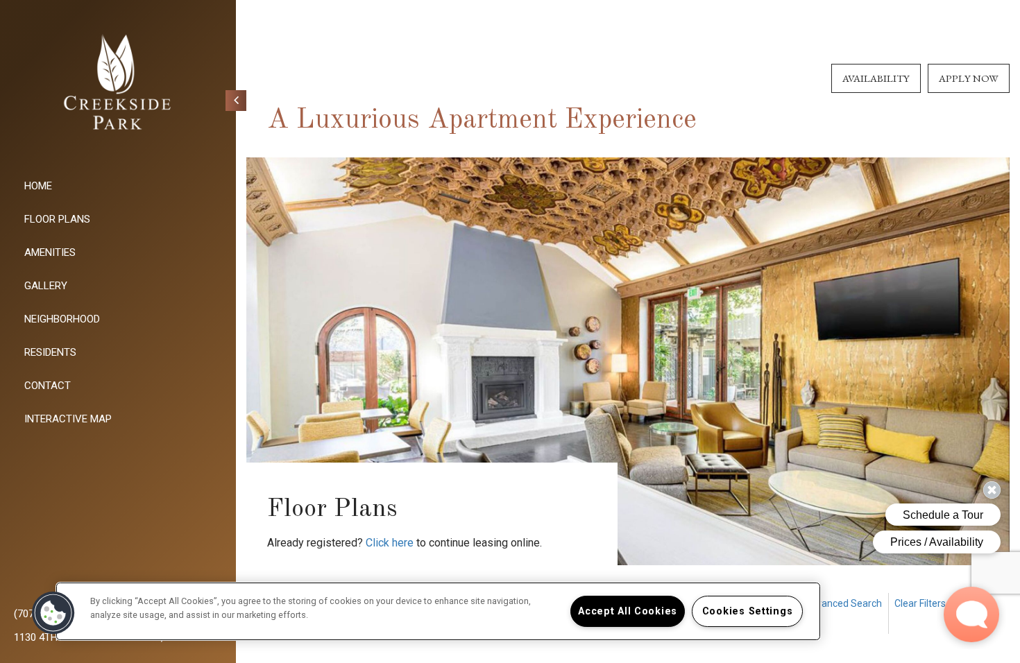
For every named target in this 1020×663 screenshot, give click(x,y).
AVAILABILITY (876, 78)
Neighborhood (62, 319)
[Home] (118, 83)
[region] (438, 611)
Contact (47, 385)
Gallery (45, 285)
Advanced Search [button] (843, 603)
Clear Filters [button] (920, 603)
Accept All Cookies (627, 611)
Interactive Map (68, 419)
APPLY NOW (968, 78)
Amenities (50, 252)
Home (38, 186)
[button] (390, 543)
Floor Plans (57, 219)
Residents (50, 352)
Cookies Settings (747, 611)
